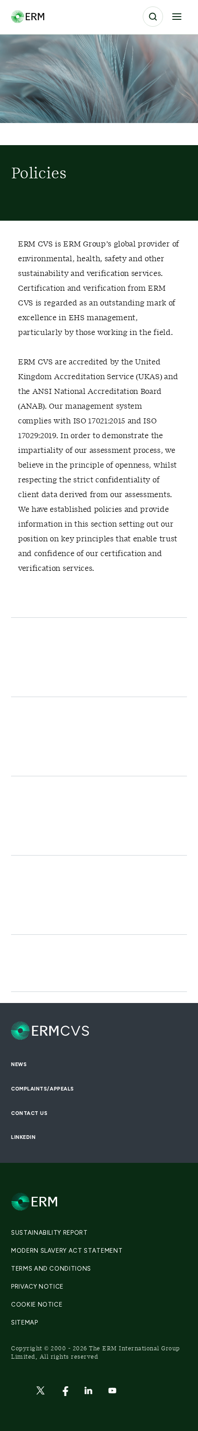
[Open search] (153, 16)
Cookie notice (36, 1304)
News (19, 1064)
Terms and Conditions (51, 1268)
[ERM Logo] (27, 16)
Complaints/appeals (42, 1089)
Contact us (29, 1113)
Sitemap (24, 1322)
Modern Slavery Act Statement (66, 1250)
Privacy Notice (37, 1286)
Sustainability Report (49, 1232)
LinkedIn (23, 1137)
